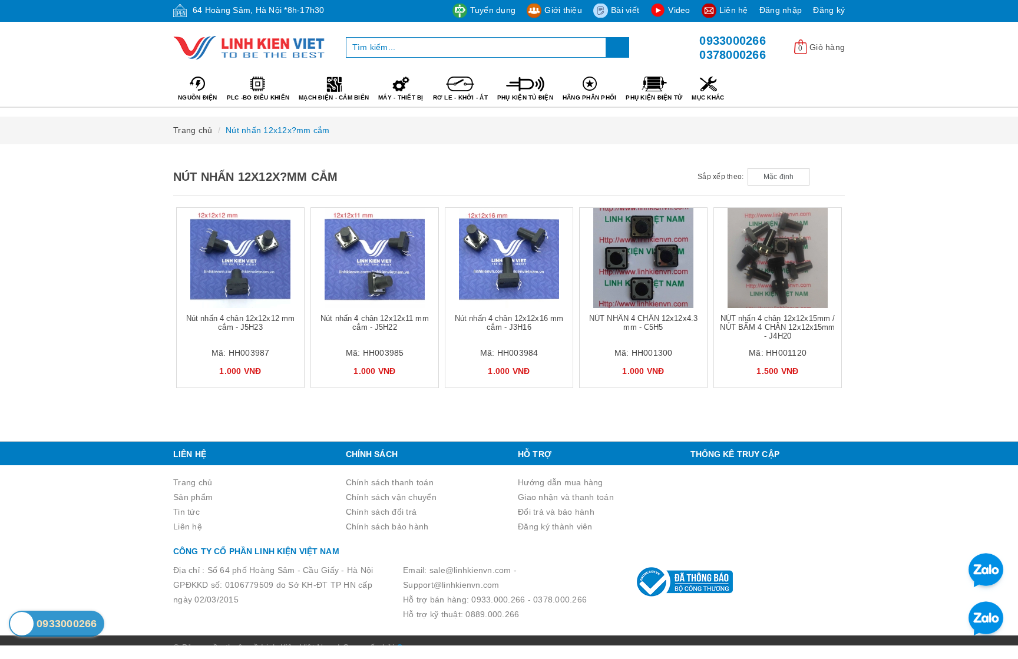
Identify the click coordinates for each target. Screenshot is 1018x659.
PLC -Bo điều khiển (258, 97)
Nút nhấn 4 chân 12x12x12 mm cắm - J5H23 (240, 323)
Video (679, 10)
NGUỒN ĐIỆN (197, 97)
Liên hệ (733, 10)
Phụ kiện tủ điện (525, 97)
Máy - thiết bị (401, 97)
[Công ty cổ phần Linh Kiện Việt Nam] (250, 47)
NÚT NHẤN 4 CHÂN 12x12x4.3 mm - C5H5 (643, 323)
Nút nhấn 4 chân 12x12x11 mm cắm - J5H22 (374, 323)
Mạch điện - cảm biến (334, 97)
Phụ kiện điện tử (654, 97)
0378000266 (732, 54)
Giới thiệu (563, 10)
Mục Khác (708, 97)
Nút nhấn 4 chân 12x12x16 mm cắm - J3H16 (509, 323)
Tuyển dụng (493, 10)
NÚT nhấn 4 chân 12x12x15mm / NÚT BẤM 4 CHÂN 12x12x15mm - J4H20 (777, 327)
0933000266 (732, 40)
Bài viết (625, 10)
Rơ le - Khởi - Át (460, 97)
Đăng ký (829, 10)
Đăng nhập (780, 10)
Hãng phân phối (590, 97)
